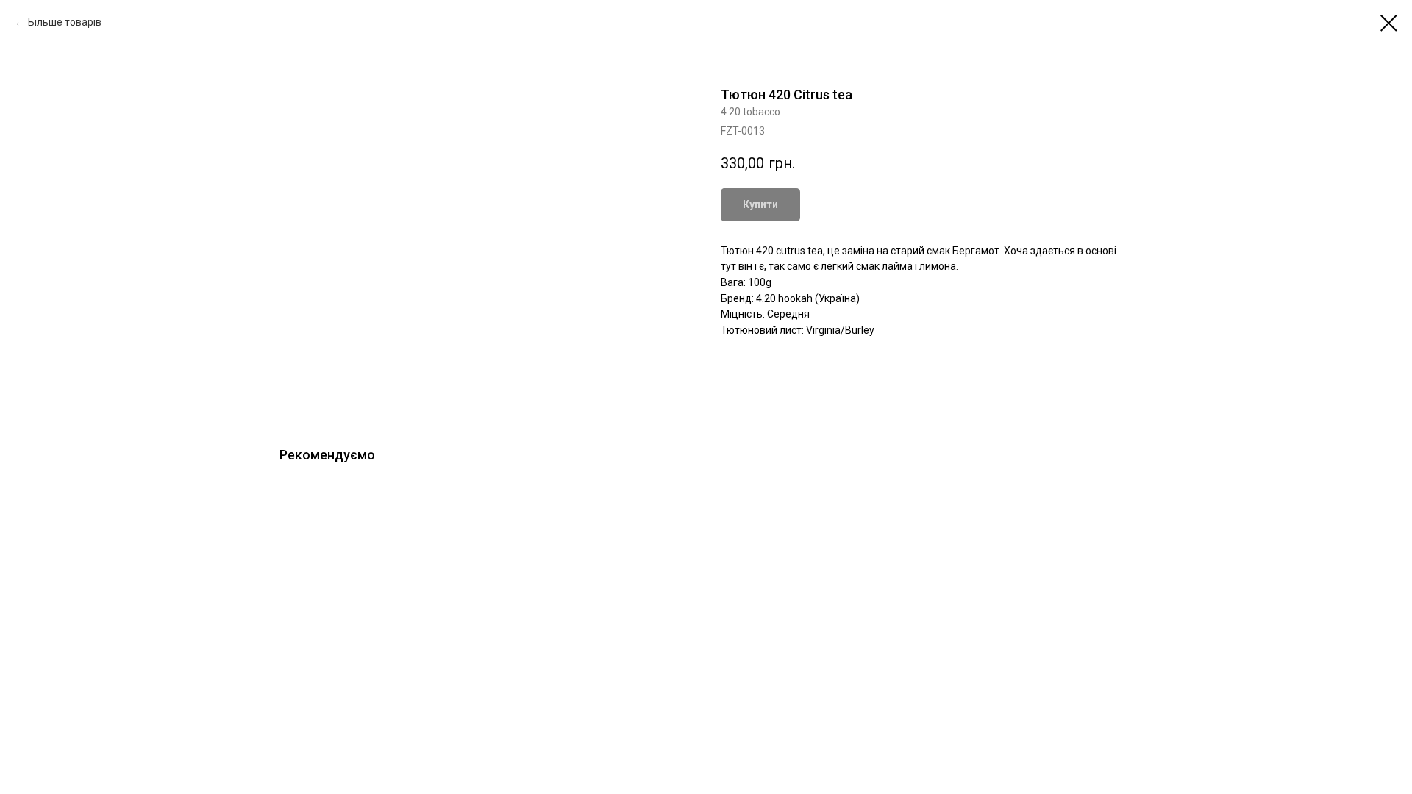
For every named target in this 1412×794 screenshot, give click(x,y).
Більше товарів (64, 22)
